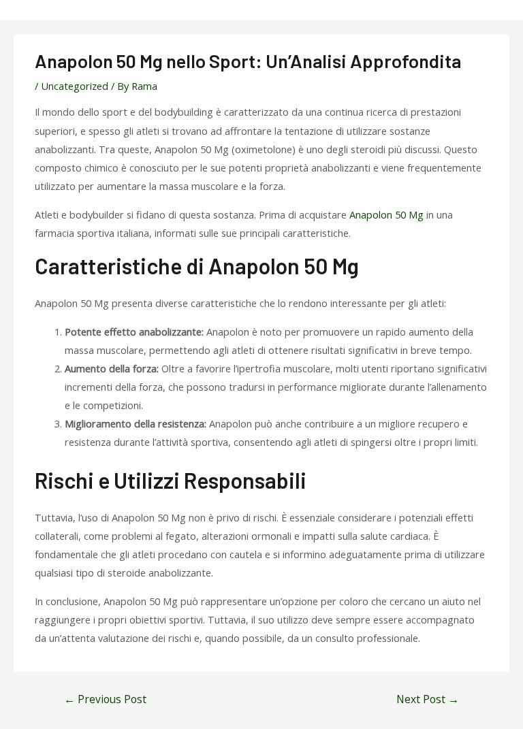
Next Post (427, 699)
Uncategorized (74, 86)
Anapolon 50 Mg (386, 214)
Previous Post (105, 699)
